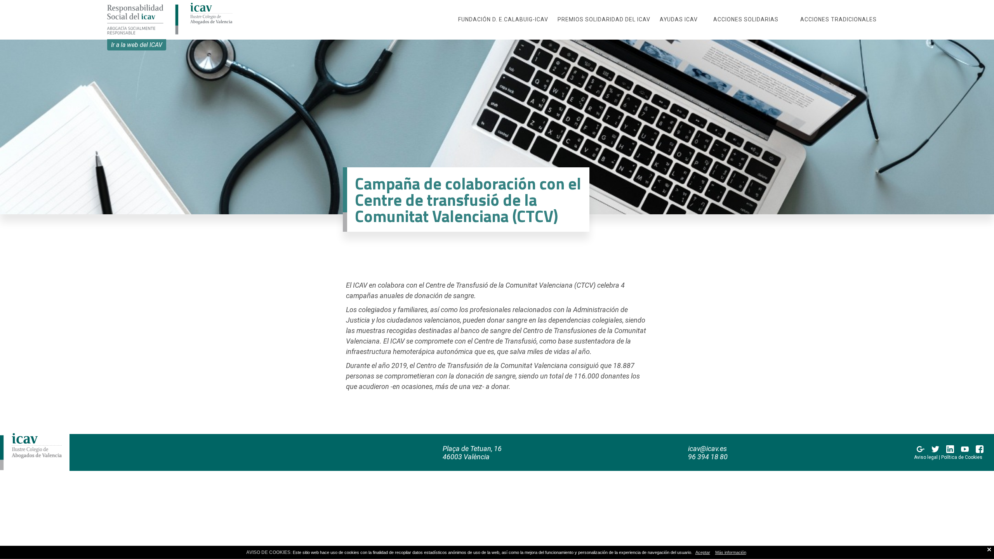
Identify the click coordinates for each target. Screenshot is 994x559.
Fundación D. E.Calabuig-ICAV (503, 19)
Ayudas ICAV (679, 19)
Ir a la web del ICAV (136, 45)
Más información (730, 552)
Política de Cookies (961, 457)
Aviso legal (926, 457)
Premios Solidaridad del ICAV (604, 19)
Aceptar (702, 552)
